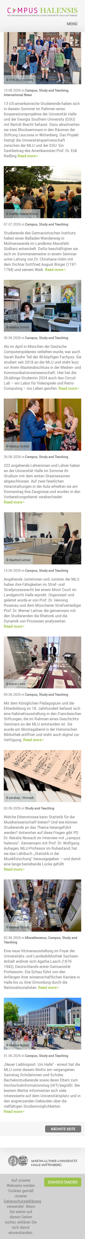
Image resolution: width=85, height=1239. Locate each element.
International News (18, 95)
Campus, (32, 90)
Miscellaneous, (36, 937)
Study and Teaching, (54, 90)
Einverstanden (62, 1182)
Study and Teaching (53, 224)
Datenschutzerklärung (22, 1201)
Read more (26, 155)
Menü (72, 23)
